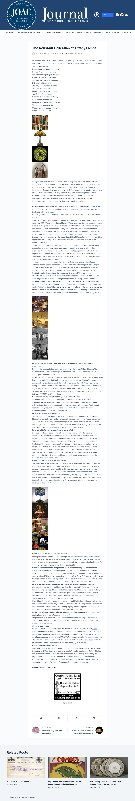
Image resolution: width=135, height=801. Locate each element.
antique (75, 408)
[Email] (126, 14)
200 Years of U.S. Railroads (18, 782)
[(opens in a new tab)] (67, 686)
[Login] (96, 14)
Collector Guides (53, 32)
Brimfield (97, 32)
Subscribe (107, 15)
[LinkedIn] (94, 718)
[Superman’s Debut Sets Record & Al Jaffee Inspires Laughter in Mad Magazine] (67, 767)
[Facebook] (117, 14)
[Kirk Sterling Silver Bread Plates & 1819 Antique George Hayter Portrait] (109, 767)
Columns (78, 54)
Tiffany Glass (94, 206)
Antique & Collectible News (29, 32)
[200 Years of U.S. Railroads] (26, 767)
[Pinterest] (76, 718)
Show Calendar (112, 32)
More (124, 32)
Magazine (10, 32)
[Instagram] (122, 14)
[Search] (130, 32)
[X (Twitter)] (59, 718)
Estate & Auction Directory (77, 32)
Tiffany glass (48, 212)
